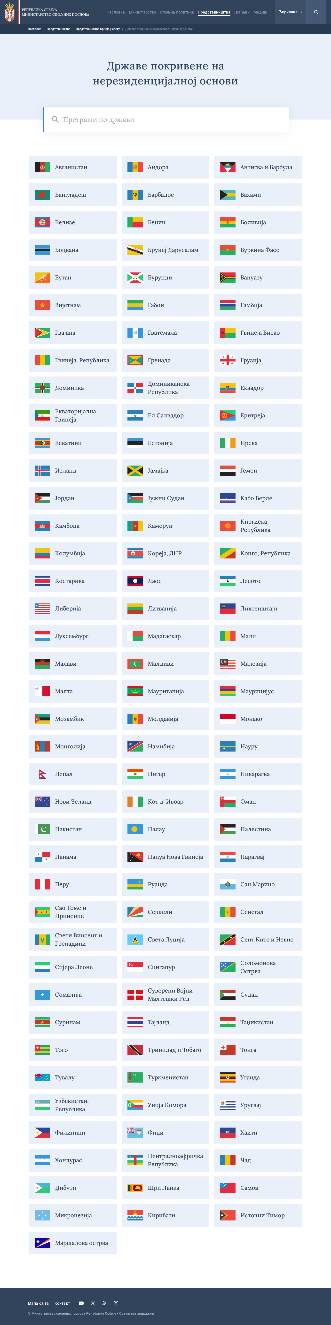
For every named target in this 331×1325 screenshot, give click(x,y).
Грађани (242, 12)
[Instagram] (116, 1303)
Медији (260, 12)
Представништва (214, 12)
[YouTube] (81, 1303)
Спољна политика (177, 12)
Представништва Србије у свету (98, 29)
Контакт (62, 1303)
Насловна (116, 12)
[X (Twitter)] (92, 1303)
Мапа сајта (38, 1303)
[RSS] (104, 1303)
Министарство (142, 12)
